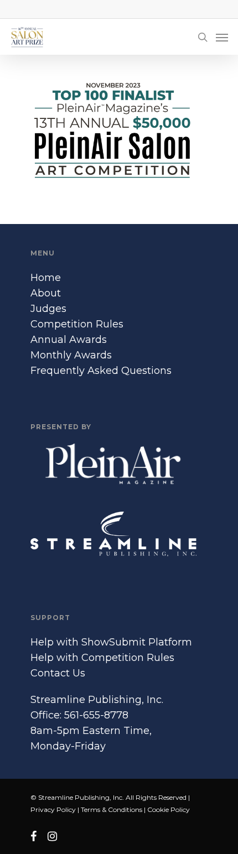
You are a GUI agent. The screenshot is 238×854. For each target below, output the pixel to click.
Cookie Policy (168, 809)
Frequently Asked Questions (101, 370)
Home (45, 278)
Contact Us (57, 673)
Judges (48, 309)
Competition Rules (76, 324)
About (45, 293)
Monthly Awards (71, 355)
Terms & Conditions (111, 809)
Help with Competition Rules (102, 658)
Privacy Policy (53, 809)
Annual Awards (68, 340)
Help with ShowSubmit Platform (111, 642)
